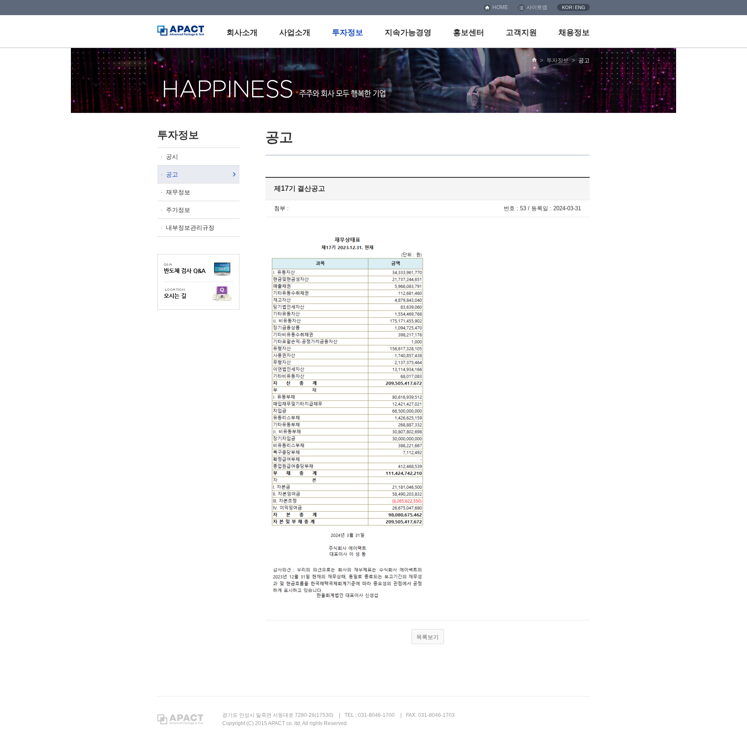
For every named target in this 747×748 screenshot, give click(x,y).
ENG (580, 7)
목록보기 (427, 637)
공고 (172, 174)
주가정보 (178, 209)
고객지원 (521, 32)
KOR (567, 7)
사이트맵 (537, 7)
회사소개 (242, 32)
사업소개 (294, 32)
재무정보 (178, 192)
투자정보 (347, 32)
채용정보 (574, 32)
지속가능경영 (408, 32)
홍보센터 (468, 32)
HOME (500, 7)
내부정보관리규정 (190, 227)
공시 (172, 156)
